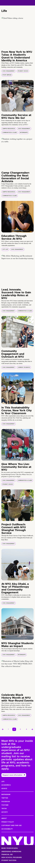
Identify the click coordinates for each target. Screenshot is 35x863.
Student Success (8, 860)
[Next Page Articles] (32, 729)
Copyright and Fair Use (11, 825)
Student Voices (23, 71)
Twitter (4, 798)
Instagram (5, 794)
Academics (6, 785)
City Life (5, 249)
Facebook (5, 802)
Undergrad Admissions (11, 851)
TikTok (4, 809)
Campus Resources (8, 128)
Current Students (24, 367)
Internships (24, 132)
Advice (4, 788)
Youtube (4, 805)
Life (2, 782)
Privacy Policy (7, 822)
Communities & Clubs (9, 132)
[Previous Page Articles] (2, 729)
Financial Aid (7, 854)
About (4, 818)
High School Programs (11, 857)
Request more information (12, 775)
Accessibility (7, 829)
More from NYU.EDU (9, 848)
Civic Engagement (8, 71)
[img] (17, 32)
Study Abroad (6, 75)
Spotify (4, 812)
